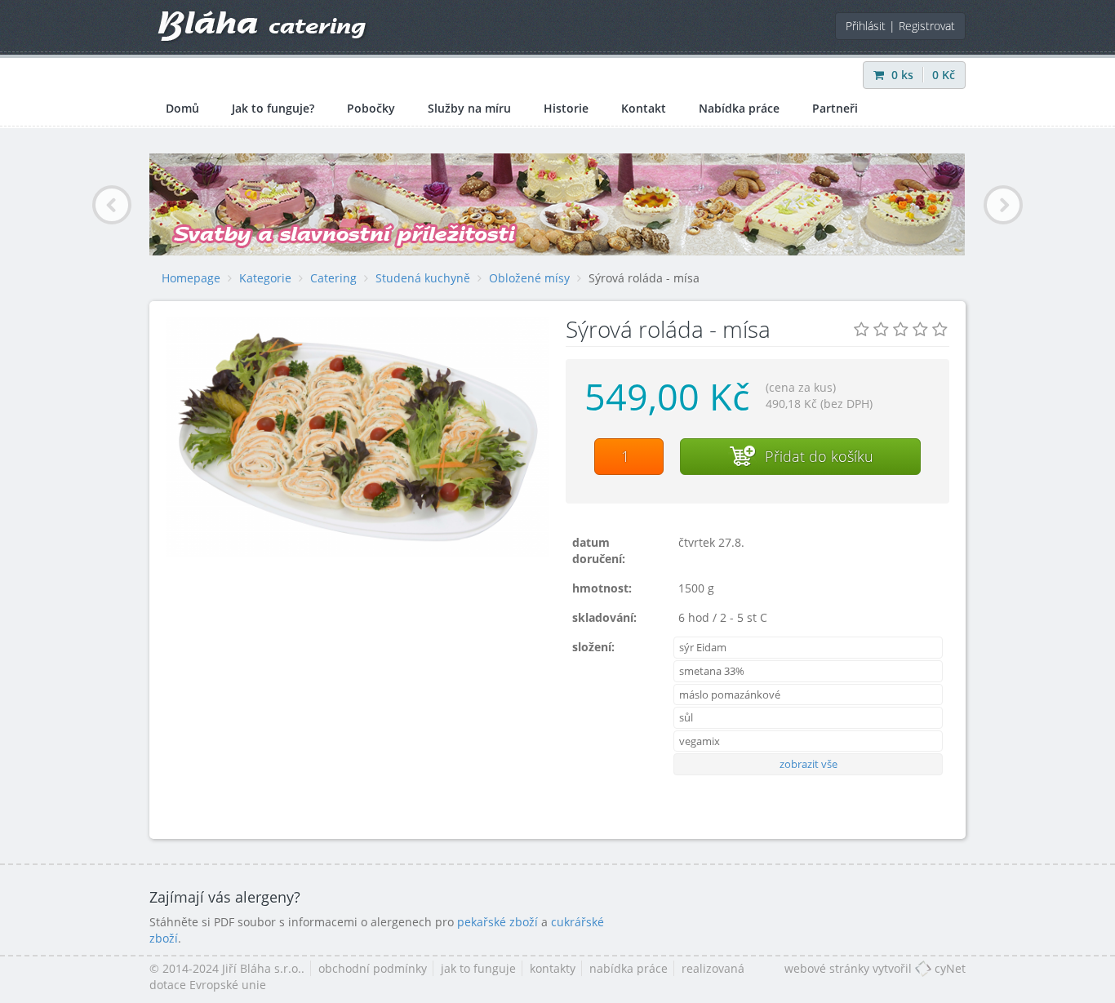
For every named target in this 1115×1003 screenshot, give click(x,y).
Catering (333, 278)
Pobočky (371, 108)
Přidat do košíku (817, 456)
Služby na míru (469, 108)
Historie (566, 108)
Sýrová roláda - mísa (644, 278)
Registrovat (927, 25)
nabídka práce (628, 968)
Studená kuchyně (422, 278)
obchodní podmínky (372, 968)
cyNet (948, 968)
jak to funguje (478, 968)
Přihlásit (866, 25)
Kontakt (643, 108)
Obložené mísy (529, 278)
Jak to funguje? (273, 108)
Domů (182, 108)
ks (904, 74)
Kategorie (265, 278)
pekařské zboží (497, 922)
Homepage (191, 278)
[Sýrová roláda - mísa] (357, 437)
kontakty (552, 968)
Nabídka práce (739, 108)
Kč (943, 74)
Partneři (835, 108)
